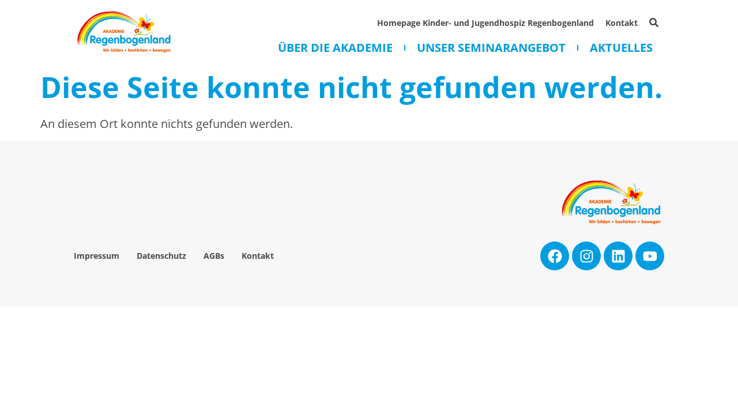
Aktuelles (621, 47)
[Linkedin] (618, 256)
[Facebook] (554, 256)
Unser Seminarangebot (491, 47)
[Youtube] (649, 256)
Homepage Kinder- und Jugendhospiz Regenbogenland (485, 22)
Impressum (96, 255)
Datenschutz (161, 255)
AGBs (214, 255)
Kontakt (621, 22)
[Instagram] (586, 256)
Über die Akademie (335, 47)
